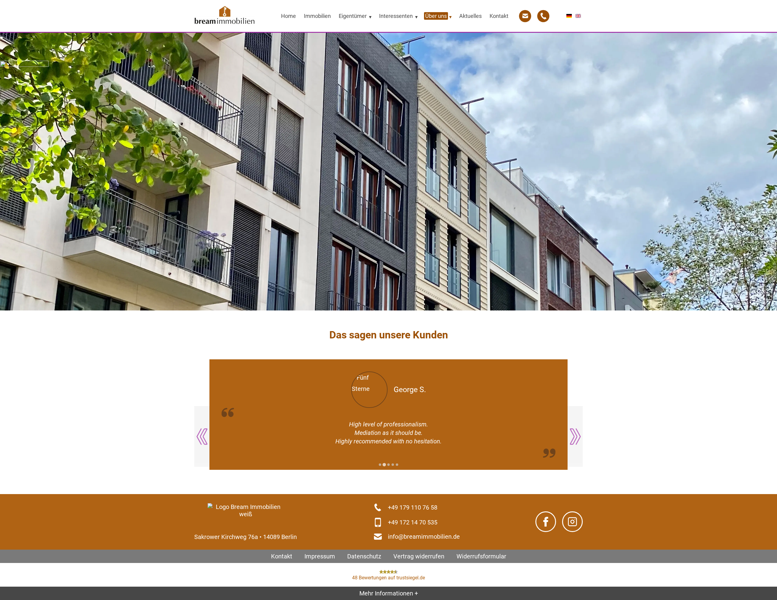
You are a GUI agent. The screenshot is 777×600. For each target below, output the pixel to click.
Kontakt (281, 556)
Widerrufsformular (481, 556)
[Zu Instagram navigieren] (572, 522)
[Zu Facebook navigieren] (545, 522)
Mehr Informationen (388, 593)
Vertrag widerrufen (418, 556)
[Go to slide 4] (393, 464)
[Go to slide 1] (380, 464)
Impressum (319, 556)
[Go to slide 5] (397, 464)
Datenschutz (364, 556)
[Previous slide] (201, 436)
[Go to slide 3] (388, 464)
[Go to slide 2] (384, 464)
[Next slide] (575, 436)
